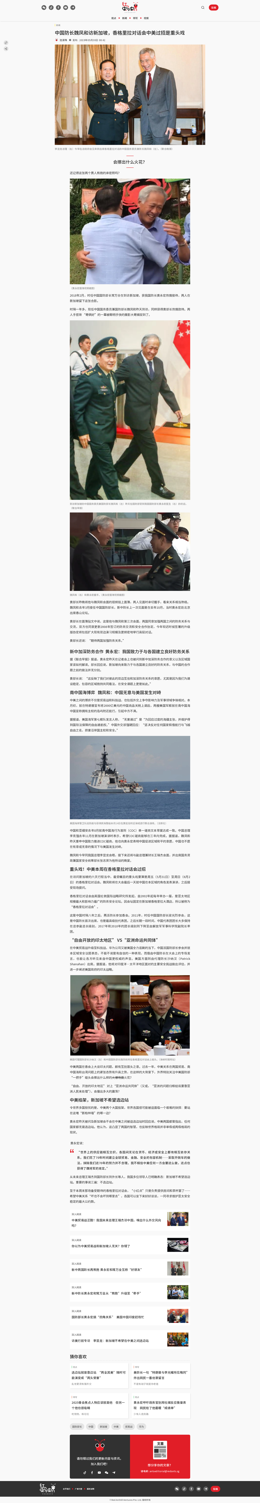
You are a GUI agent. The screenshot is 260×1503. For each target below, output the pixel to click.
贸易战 (128, 1426)
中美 (116, 1426)
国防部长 (77, 1426)
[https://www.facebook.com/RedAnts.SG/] (58, 7)
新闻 (124, 18)
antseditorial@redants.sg (165, 1471)
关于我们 (66, 1489)
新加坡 (103, 1426)
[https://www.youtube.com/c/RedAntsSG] (65, 7)
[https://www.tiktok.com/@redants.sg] (51, 7)
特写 (135, 18)
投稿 (213, 7)
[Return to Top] (253, 1497)
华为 (141, 1426)
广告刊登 (78, 1489)
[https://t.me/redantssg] (72, 7)
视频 (146, 18)
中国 (90, 1426)
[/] (130, 7)
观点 (113, 18)
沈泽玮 (63, 40)
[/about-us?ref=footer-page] (44, 7)
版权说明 (90, 1489)
